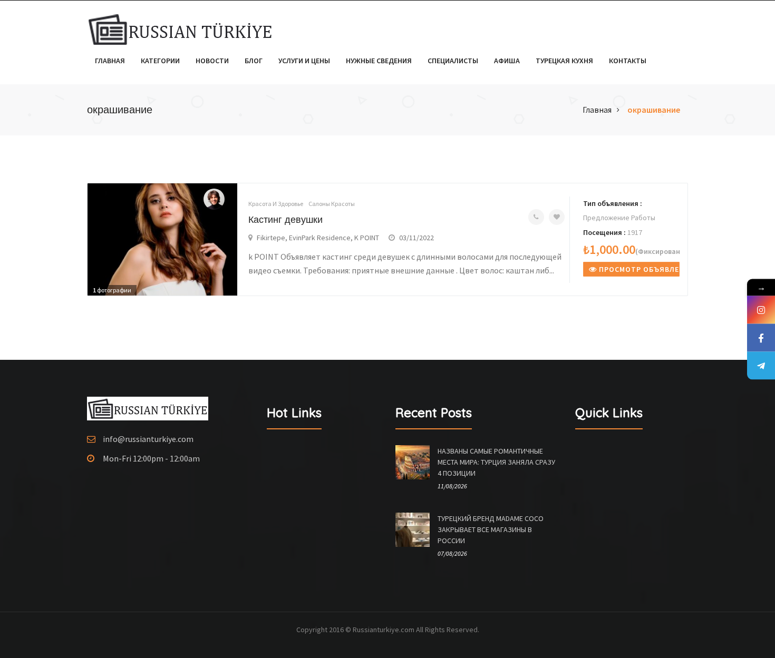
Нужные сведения (379, 60)
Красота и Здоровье (275, 204)
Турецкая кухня (564, 60)
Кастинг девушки (285, 219)
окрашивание (653, 109)
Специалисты (453, 60)
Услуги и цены (304, 60)
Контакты (627, 60)
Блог (254, 60)
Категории (160, 60)
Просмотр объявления (638, 269)
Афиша (507, 60)
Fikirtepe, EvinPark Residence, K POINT (318, 237)
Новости (212, 60)
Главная (110, 60)
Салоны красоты (331, 204)
